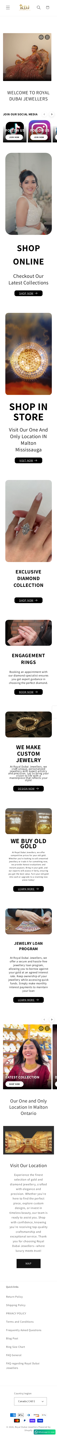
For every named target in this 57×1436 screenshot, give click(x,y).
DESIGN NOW (26, 788)
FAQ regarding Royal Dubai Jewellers (23, 1365)
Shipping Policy (16, 1305)
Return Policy (14, 1296)
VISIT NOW (26, 460)
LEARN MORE (26, 889)
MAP (29, 1263)
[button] (7, 7)
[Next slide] (51, 114)
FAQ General (14, 1355)
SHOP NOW (26, 293)
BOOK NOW (26, 692)
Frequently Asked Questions (23, 1330)
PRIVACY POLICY (16, 1313)
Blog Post (12, 1338)
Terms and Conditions (20, 1321)
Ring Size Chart (15, 1347)
